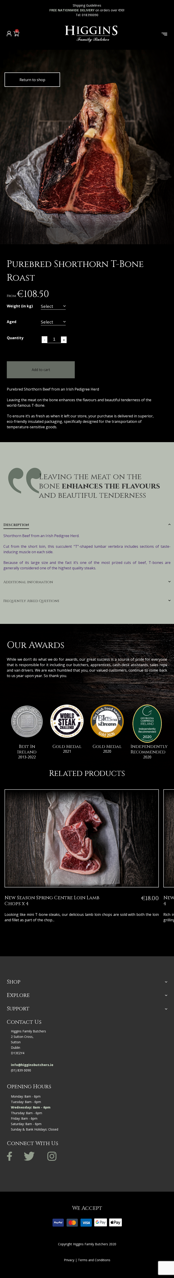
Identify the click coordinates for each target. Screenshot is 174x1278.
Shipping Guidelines (87, 5)
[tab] (87, 546)
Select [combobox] (47, 306)
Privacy (69, 1260)
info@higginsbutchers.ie (32, 1065)
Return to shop (32, 79)
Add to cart (41, 369)
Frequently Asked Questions (31, 601)
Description (16, 525)
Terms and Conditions (94, 1260)
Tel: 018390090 (87, 15)
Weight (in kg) (20, 306)
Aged (11, 322)
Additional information (28, 582)
